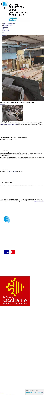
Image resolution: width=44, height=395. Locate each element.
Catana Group (16, 124)
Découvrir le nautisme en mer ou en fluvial (7, 25)
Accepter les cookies (29, 392)
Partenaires (3, 28)
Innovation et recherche (4, 26)
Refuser (35, 392)
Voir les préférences (40, 392)
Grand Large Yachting (11, 124)
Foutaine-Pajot (7, 124)
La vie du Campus (4, 24)
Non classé (3, 104)
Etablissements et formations (6, 30)
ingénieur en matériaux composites (12, 171)
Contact (2, 31)
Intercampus (3, 32)
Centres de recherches (5, 27)
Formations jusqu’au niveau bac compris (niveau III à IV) (9, 23)
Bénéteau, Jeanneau (3, 124)
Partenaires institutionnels (6, 29)
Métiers (1, 104)
